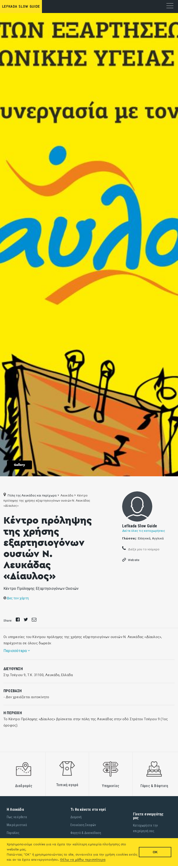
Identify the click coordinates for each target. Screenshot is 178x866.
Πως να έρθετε (17, 817)
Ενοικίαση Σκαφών (83, 825)
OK (155, 852)
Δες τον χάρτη (17, 598)
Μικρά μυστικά (17, 825)
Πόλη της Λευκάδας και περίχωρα (32, 495)
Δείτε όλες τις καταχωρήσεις (143, 530)
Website (133, 560)
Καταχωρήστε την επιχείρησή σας (145, 828)
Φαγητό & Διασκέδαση (85, 833)
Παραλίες (13, 833)
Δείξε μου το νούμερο (143, 549)
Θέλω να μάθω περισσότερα (82, 859)
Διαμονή (76, 817)
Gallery (19, 465)
